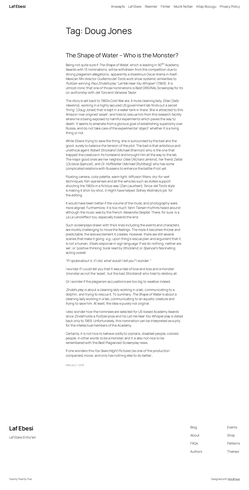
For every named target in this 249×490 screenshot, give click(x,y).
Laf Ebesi (17, 6)
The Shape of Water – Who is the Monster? (122, 55)
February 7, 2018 (75, 365)
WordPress (234, 479)
